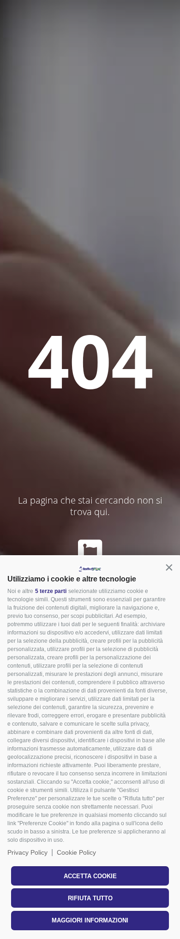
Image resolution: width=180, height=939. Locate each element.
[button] (169, 567)
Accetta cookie (90, 876)
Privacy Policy (27, 852)
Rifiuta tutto (90, 898)
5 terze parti (50, 591)
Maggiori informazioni (90, 920)
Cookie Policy (76, 852)
